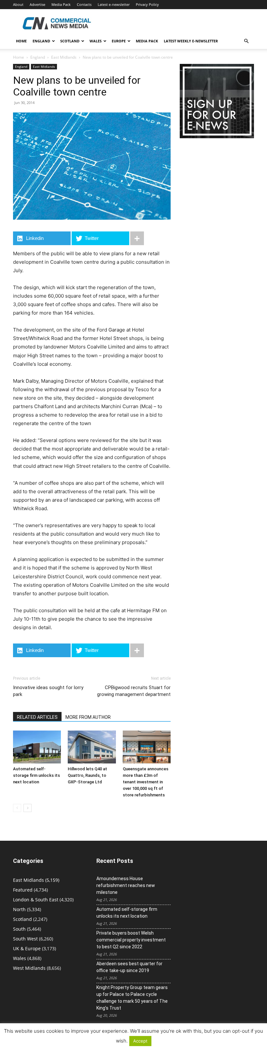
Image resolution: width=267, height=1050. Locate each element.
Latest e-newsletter (114, 4)
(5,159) (36, 880)
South (19, 929)
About (18, 4)
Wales (96, 40)
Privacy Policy (147, 4)
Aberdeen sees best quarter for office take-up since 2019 (129, 967)
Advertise (37, 4)
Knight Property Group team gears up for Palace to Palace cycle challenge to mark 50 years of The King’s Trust (132, 998)
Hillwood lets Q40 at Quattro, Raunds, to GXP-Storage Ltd (87, 775)
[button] (246, 41)
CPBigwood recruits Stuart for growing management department (134, 691)
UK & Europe (27, 948)
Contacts (84, 4)
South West (25, 939)
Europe (119, 40)
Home (21, 40)
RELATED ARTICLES (37, 717)
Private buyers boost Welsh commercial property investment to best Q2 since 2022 (131, 939)
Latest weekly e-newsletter (191, 40)
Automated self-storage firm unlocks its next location (36, 775)
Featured (23, 890)
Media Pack (61, 4)
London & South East (35, 899)
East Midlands (64, 57)
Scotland (69, 40)
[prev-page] (17, 808)
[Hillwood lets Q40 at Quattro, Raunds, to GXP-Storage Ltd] (92, 747)
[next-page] (27, 808)
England (37, 57)
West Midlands (29, 968)
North (19, 909)
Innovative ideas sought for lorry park (48, 691)
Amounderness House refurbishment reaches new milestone (125, 885)
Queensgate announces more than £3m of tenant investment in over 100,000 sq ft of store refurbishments (145, 781)
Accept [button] (140, 1040)
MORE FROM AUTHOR (88, 717)
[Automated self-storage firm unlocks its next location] (37, 747)
